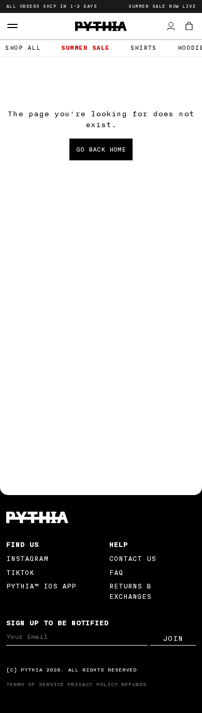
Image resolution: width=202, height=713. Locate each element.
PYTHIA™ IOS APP (41, 586)
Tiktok (20, 573)
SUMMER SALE (85, 48)
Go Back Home (101, 149)
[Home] (101, 517)
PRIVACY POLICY (92, 684)
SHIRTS (144, 48)
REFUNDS (134, 684)
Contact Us (132, 559)
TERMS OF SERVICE (35, 684)
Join (173, 639)
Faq (116, 573)
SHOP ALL (22, 48)
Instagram (27, 559)
